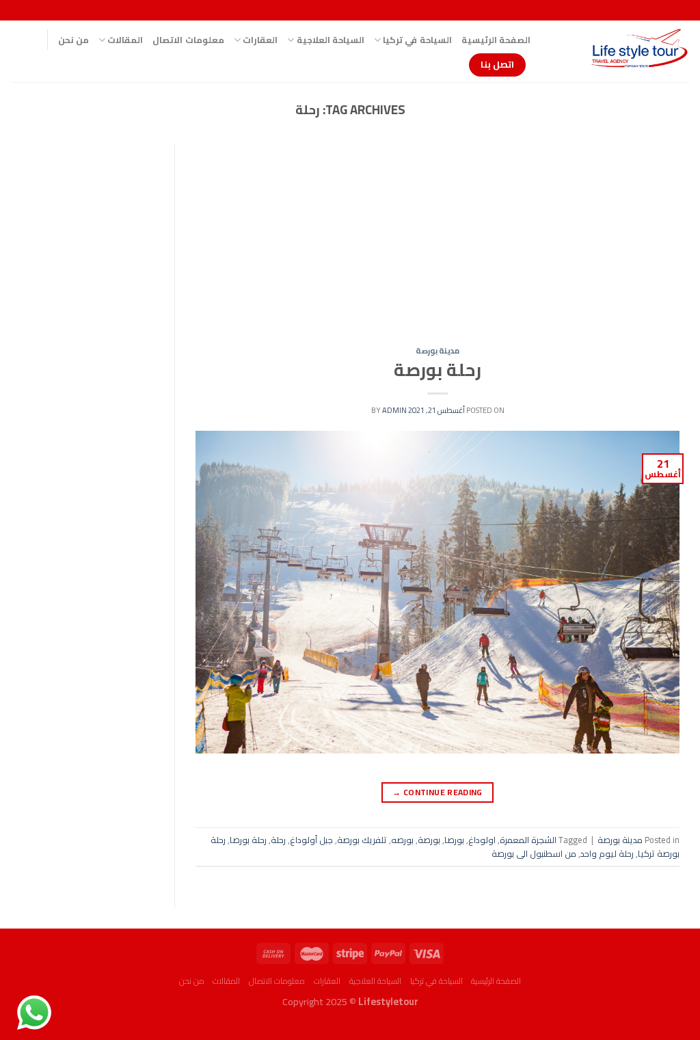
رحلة (278, 839)
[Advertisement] (437, 245)
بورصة (429, 839)
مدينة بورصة (437, 350)
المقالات (125, 39)
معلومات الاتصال (188, 39)
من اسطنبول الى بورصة (534, 853)
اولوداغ (482, 839)
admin (394, 410)
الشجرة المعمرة (528, 839)
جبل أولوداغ (311, 839)
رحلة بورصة (437, 370)
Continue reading (437, 792)
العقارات (260, 39)
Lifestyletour (388, 1001)
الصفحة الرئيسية (495, 39)
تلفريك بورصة (362, 839)
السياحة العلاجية (330, 39)
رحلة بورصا (248, 839)
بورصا (454, 839)
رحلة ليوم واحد (607, 853)
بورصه (402, 839)
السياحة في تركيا (417, 39)
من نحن (73, 39)
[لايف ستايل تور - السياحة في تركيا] (620, 51)
